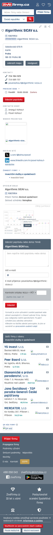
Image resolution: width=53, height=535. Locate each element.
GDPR (24, 461)
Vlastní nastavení (31, 530)
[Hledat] (30, 19)
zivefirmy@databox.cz (33, 472)
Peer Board (15, 360)
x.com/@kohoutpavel (20, 154)
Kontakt (14, 461)
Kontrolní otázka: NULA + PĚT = (21, 292)
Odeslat (11, 305)
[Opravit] (40, 27)
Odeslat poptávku (13, 99)
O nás (5, 461)
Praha (8, 53)
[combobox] (18, 12)
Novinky (6, 456)
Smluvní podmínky (11, 452)
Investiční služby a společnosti (20, 174)
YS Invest (14, 347)
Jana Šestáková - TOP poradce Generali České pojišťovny (20, 392)
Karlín (8, 50)
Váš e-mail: (10, 270)
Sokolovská (10, 46)
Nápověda (27, 452)
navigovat (32, 63)
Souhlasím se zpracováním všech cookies (23, 526)
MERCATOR (15, 408)
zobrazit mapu (14, 63)
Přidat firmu (43, 12)
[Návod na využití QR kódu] (17, 425)
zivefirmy (15, 477)
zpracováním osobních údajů (26, 326)
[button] (37, 4)
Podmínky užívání (11, 448)
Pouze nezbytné (12, 530)
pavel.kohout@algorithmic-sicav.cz (25, 83)
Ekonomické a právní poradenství (18, 374)
